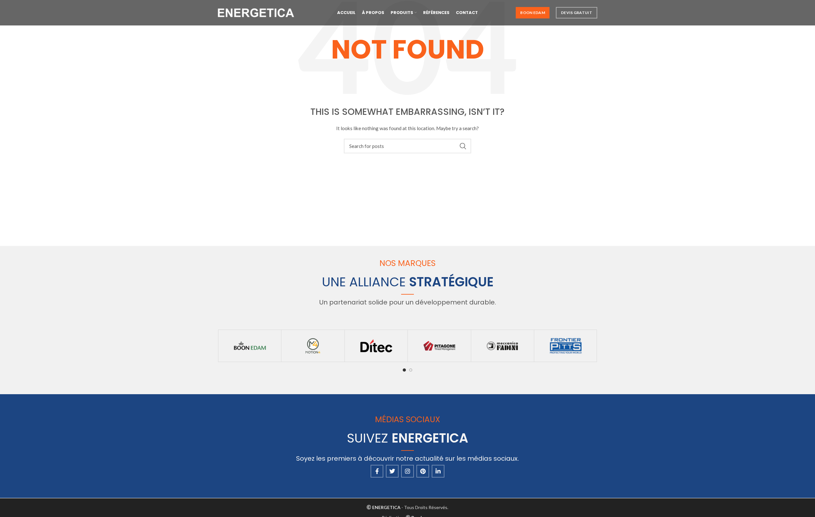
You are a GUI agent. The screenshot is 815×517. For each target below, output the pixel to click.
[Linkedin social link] (438, 471)
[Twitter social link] (392, 471)
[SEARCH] (463, 146)
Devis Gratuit (576, 12)
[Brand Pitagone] (439, 346)
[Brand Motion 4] (312, 346)
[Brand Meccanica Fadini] (502, 346)
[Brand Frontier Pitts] (565, 346)
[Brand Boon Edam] (249, 346)
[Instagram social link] (407, 471)
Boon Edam (532, 12)
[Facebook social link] (377, 471)
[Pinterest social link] (422, 471)
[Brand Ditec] (376, 346)
